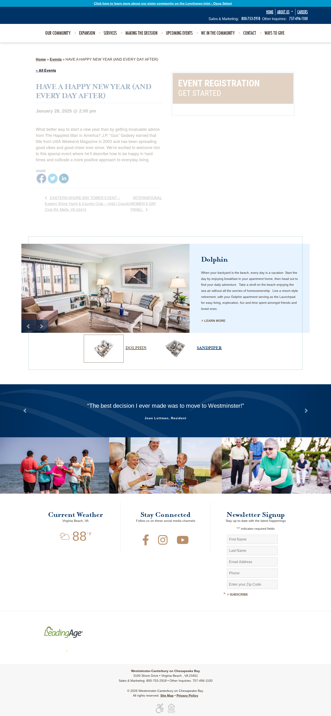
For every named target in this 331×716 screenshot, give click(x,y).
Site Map (167, 695)
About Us (283, 11)
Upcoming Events (179, 33)
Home (269, 11)
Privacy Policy (187, 695)
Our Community (57, 33)
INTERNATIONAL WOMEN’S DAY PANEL (146, 203)
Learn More (214, 320)
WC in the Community (218, 33)
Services (110, 33)
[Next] (41, 326)
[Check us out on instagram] (163, 543)
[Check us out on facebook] (145, 543)
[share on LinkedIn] (64, 178)
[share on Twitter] (52, 179)
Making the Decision (141, 33)
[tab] (114, 334)
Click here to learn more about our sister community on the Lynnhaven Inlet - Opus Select (163, 3)
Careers (302, 11)
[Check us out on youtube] (183, 543)
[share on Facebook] (41, 179)
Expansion (87, 33)
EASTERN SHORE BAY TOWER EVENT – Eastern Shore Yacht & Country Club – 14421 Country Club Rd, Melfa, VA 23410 (88, 203)
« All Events (46, 70)
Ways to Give (274, 33)
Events (56, 59)
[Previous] (28, 326)
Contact (249, 33)
